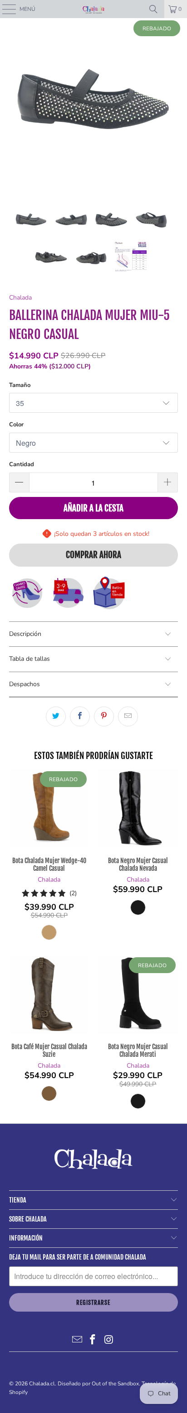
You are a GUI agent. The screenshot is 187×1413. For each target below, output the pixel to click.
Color (16, 424)
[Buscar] (153, 9)
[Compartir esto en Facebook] (80, 716)
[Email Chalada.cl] (77, 1340)
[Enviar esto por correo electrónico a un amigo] (128, 716)
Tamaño (19, 385)
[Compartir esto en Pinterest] (104, 716)
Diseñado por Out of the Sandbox (98, 1383)
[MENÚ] (4, 9)
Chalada (20, 297)
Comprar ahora (93, 554)
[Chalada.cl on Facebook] (93, 1340)
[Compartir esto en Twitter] (56, 716)
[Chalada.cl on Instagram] (109, 1340)
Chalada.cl (42, 1383)
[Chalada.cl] (93, 9)
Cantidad (21, 464)
